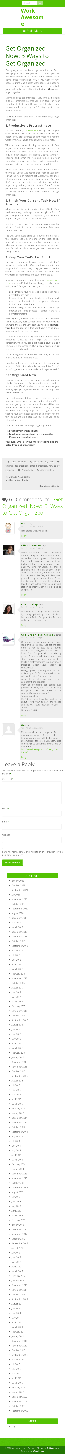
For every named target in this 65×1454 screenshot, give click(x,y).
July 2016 (15, 1029)
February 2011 (18, 1331)
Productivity (27, 470)
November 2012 (19, 1234)
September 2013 (19, 1187)
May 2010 (16, 1373)
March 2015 (17, 1103)
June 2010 (16, 1368)
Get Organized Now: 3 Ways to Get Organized (32, 506)
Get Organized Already (38, 634)
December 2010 (19, 1341)
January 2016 (17, 1057)
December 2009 (19, 1396)
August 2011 (17, 1303)
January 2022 (17, 880)
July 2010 (15, 1364)
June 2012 (16, 1257)
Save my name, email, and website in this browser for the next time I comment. (32, 853)
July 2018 (15, 955)
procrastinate (31, 130)
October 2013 (18, 1182)
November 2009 (19, 1401)
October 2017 (18, 983)
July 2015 (15, 1085)
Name (5, 808)
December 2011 (19, 1285)
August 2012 (17, 1248)
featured (9, 465)
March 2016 (17, 1048)
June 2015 (16, 1090)
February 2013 (18, 1220)
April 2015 (16, 1099)
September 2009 (19, 1410)
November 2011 (19, 1289)
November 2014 (19, 1122)
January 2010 (17, 1392)
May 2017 (16, 997)
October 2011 (18, 1294)
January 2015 (17, 1113)
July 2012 (15, 1252)
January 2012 (17, 1280)
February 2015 (18, 1108)
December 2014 (19, 1117)
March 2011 (17, 1327)
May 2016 (16, 1038)
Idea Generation (47, 486)
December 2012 (19, 1229)
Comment (7, 779)
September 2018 (19, 945)
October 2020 (18, 904)
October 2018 (18, 941)
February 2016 (18, 1052)
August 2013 (17, 1192)
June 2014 (16, 1145)
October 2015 (18, 1071)
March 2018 (17, 969)
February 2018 (18, 973)
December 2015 (19, 1062)
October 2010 (18, 1350)
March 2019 (17, 927)
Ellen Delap (29, 604)
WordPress (38, 1451)
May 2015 (16, 1094)
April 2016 (16, 1043)
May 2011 (16, 1317)
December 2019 (19, 917)
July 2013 (15, 1196)
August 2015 (17, 1080)
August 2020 (17, 913)
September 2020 (19, 908)
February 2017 (18, 1006)
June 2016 (16, 1034)
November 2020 (19, 899)
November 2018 (19, 936)
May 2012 (16, 1262)
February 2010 (18, 1387)
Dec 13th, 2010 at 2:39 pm (32, 637)
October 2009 (18, 1406)
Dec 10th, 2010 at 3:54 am (32, 548)
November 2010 (19, 1345)
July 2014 (15, 1141)
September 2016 (19, 1020)
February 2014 (18, 1164)
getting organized (38, 465)
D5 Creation (53, 1448)
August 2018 (17, 950)
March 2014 (17, 1159)
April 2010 (16, 1378)
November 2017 (19, 978)
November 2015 (19, 1066)
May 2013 (16, 1206)
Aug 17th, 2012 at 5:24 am (32, 728)
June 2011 (16, 1313)
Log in (14, 1426)
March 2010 (17, 1382)
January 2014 (17, 1169)
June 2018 (16, 959)
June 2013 (16, 1201)
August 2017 (17, 987)
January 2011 (17, 1336)
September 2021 (19, 890)
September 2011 (19, 1299)
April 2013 (16, 1210)
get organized (21, 465)
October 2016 (18, 1015)
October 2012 (18, 1238)
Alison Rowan (31, 545)
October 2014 (18, 1127)
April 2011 (16, 1322)
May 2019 (16, 922)
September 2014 (19, 1131)
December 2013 (19, 1173)
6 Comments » (46, 470)
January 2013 (17, 1224)
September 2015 (19, 1076)
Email (5, 821)
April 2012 (16, 1266)
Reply (23, 535)
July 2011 (15, 1308)
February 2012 (18, 1275)
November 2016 (19, 1010)
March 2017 (17, 1001)
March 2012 (17, 1271)
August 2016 (17, 1024)
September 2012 (19, 1243)
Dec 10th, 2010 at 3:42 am (32, 526)
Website (6, 834)
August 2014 (17, 1136)
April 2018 (16, 964)
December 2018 (19, 931)
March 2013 (17, 1215)
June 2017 (16, 992)
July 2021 (15, 894)
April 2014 (16, 1155)
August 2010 (17, 1359)
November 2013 (19, 1178)
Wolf (24, 523)
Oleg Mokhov (19, 461)
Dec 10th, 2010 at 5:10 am (32, 607)
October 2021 (18, 885)
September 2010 (19, 1355)
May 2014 (16, 1150)
